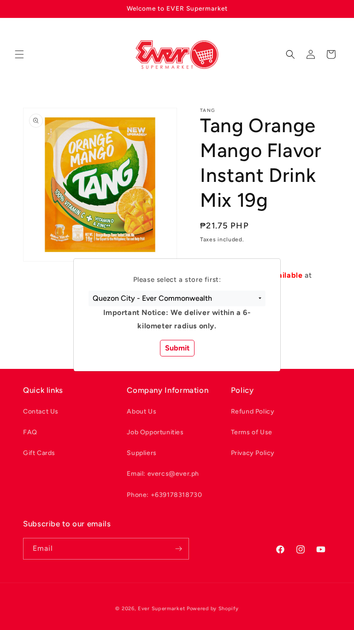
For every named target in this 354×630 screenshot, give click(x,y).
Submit (177, 348)
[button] (176, 298)
